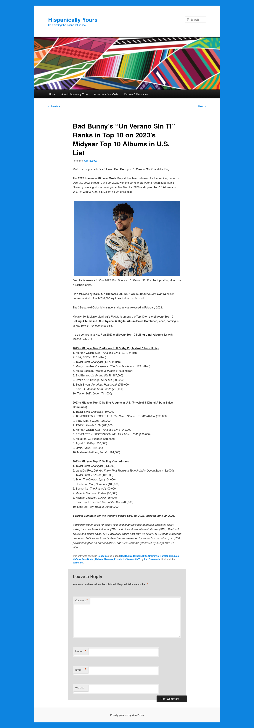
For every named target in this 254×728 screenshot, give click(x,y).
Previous (54, 106)
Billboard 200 (140, 556)
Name (80, 651)
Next (202, 106)
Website (79, 688)
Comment (81, 600)
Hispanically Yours (73, 19)
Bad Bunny (126, 556)
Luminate (174, 556)
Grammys (153, 556)
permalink (78, 562)
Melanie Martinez (104, 559)
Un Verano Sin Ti (131, 559)
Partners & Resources (136, 94)
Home (52, 94)
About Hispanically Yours (74, 94)
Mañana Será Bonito (83, 559)
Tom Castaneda (152, 559)
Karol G (164, 556)
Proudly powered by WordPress (127, 715)
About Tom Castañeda (106, 94)
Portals (118, 559)
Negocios (103, 556)
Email (80, 670)
